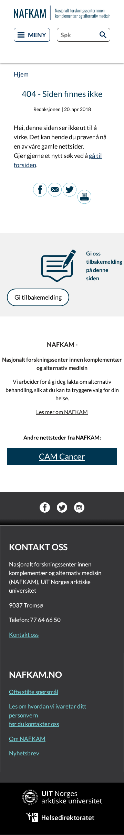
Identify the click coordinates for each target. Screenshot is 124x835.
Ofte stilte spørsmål (33, 691)
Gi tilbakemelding (38, 297)
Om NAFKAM (27, 738)
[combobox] (83, 35)
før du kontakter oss (34, 723)
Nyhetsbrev (24, 753)
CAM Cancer (62, 456)
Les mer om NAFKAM (62, 412)
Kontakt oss (24, 634)
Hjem (21, 74)
